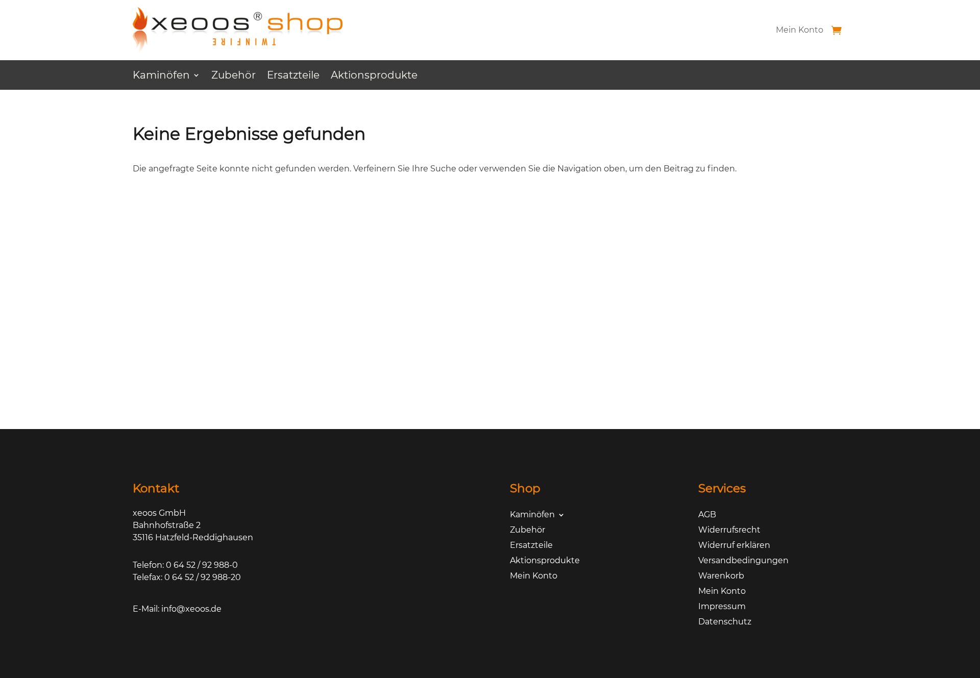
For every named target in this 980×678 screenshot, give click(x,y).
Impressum (722, 607)
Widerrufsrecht (729, 530)
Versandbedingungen (743, 561)
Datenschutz (724, 622)
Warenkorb (721, 576)
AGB (707, 515)
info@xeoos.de (191, 609)
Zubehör (233, 76)
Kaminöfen (161, 76)
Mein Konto (799, 30)
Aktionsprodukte (374, 76)
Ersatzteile (293, 76)
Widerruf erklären (734, 546)
